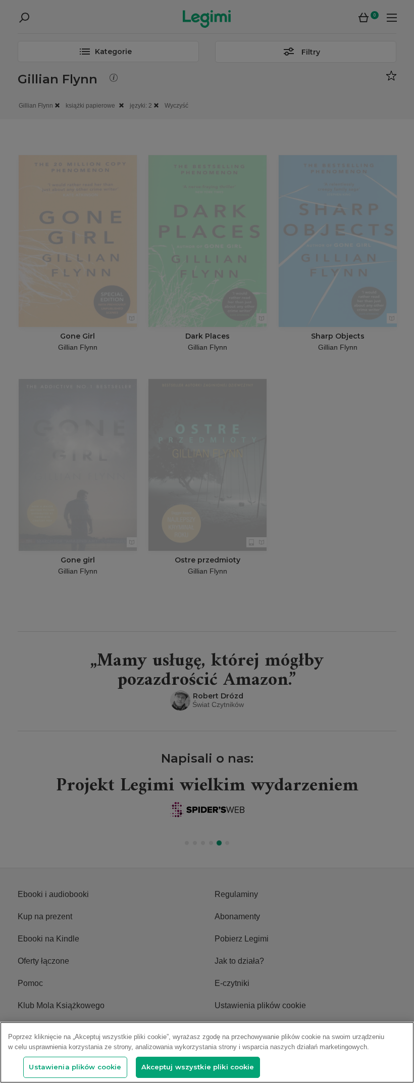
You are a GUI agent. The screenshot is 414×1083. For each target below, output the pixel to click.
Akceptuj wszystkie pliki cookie (197, 1067)
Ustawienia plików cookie (75, 1067)
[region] (207, 1052)
